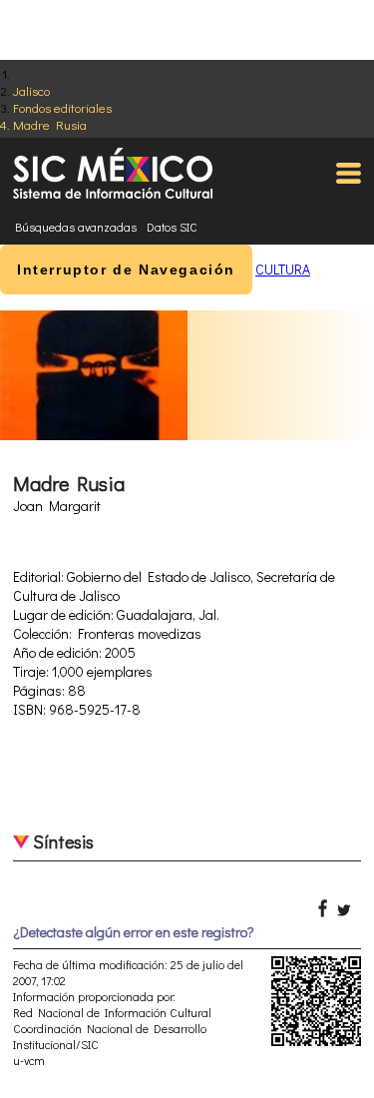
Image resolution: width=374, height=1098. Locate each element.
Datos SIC (172, 227)
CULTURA (282, 269)
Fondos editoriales (62, 107)
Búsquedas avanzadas (76, 227)
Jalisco (31, 90)
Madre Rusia (50, 124)
